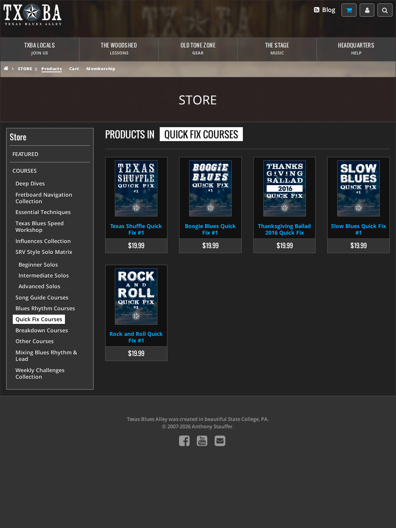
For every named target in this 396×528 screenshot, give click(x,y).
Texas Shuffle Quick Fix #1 (136, 229)
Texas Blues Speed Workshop (39, 227)
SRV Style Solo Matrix (43, 251)
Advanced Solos (39, 286)
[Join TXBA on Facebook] (184, 440)
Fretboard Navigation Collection (43, 198)
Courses (24, 170)
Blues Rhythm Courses (45, 308)
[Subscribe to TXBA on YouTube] (202, 440)
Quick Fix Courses (38, 319)
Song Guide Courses (41, 297)
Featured (25, 154)
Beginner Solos (38, 264)
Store (25, 69)
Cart (74, 69)
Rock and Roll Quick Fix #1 (136, 337)
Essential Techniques (43, 212)
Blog (328, 9)
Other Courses (34, 341)
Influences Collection (43, 241)
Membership (100, 69)
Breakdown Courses (41, 330)
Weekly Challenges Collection (40, 373)
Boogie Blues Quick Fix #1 (210, 229)
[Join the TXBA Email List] (220, 440)
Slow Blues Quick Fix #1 (358, 229)
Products (51, 69)
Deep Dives (30, 183)
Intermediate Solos (44, 275)
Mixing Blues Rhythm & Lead (46, 356)
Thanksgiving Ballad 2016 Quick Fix (284, 229)
